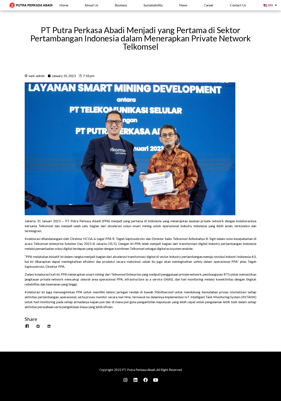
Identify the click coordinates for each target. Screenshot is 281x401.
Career (209, 5)
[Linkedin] (135, 380)
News (183, 5)
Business (121, 5)
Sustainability (153, 5)
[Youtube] (155, 380)
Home (63, 5)
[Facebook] (145, 380)
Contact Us (238, 5)
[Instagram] (125, 380)
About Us (91, 5)
